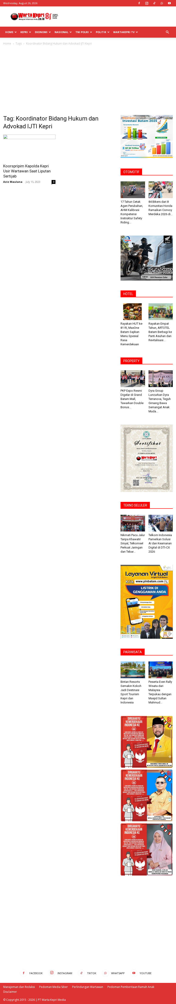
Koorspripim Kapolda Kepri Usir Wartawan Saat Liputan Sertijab (27, 171)
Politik (101, 32)
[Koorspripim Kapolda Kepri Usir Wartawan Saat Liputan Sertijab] (29, 147)
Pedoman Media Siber (53, 987)
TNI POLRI (82, 32)
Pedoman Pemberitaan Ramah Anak (130, 987)
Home (9, 32)
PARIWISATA (132, 652)
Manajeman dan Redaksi (19, 987)
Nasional (61, 32)
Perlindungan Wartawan (87, 987)
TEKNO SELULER (135, 505)
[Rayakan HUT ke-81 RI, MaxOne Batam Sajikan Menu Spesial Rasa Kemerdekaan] (133, 311)
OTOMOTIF (131, 172)
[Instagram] (146, 3)
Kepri (24, 32)
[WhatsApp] (161, 3)
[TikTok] (154, 3)
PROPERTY (131, 361)
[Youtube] (169, 3)
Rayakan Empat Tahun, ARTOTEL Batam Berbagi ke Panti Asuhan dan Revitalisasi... (160, 332)
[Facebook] (139, 3)
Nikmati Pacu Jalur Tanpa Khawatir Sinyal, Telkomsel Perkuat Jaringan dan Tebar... (133, 543)
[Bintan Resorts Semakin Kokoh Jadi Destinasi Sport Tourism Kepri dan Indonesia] (133, 669)
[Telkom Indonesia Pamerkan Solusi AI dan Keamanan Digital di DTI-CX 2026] (160, 523)
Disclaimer (10, 992)
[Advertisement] (119, 16)
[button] (167, 32)
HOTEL (128, 294)
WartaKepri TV (124, 32)
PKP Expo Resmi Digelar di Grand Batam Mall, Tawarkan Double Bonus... (132, 399)
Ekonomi (41, 32)
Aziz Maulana (12, 181)
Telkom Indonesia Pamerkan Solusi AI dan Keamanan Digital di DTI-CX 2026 (160, 543)
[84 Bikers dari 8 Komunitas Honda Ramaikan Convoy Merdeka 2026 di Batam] (160, 189)
